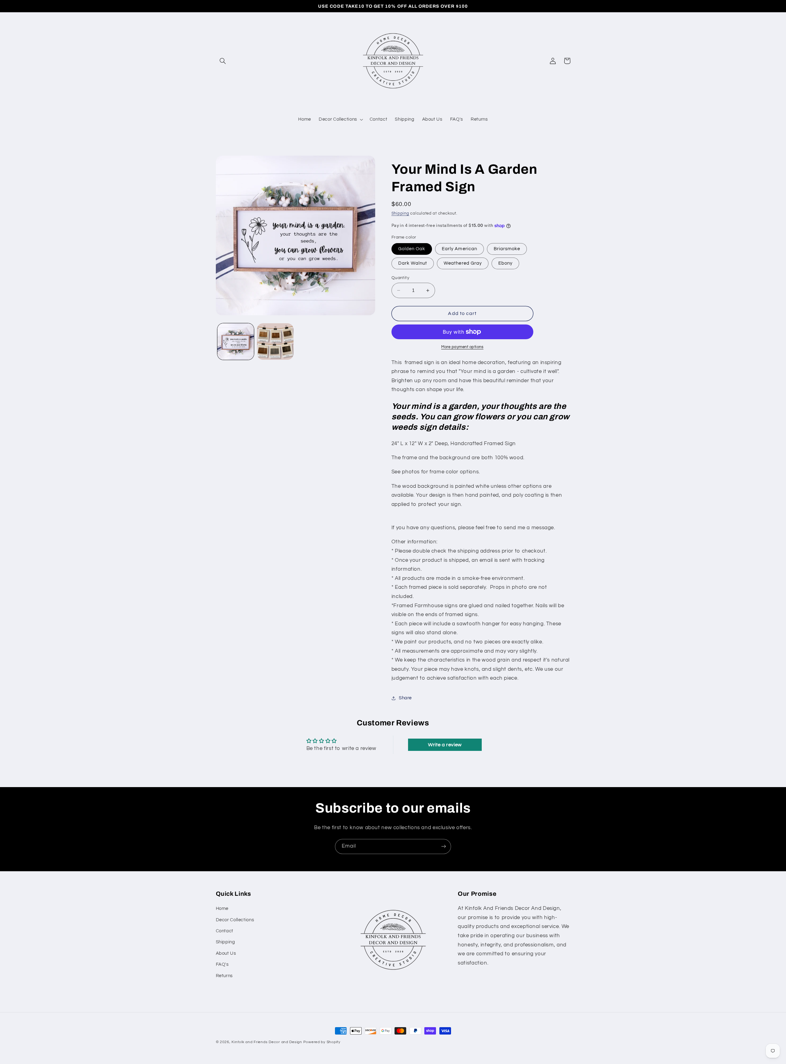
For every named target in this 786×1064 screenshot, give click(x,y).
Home (222, 908)
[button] (223, 61)
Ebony (505, 263)
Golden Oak (412, 249)
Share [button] (405, 698)
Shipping (400, 214)
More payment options (462, 347)
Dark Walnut (412, 263)
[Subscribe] (444, 846)
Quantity (400, 278)
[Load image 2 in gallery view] (275, 341)
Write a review (445, 744)
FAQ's (222, 964)
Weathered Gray (463, 263)
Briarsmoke (507, 249)
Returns (224, 975)
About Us (226, 953)
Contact (224, 931)
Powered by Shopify (321, 1042)
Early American (459, 249)
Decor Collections (235, 920)
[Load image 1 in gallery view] (235, 341)
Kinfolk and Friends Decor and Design (267, 1042)
